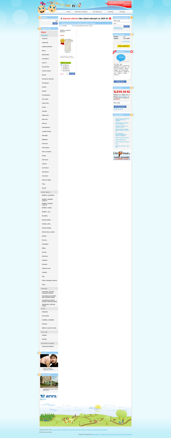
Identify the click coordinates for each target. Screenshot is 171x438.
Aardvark (44, 38)
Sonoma (44, 163)
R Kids (44, 155)
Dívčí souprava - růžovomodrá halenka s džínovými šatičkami (121, 134)
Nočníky (44, 339)
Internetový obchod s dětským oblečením (97, 429)
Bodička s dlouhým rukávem (47, 200)
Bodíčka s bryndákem (48, 195)
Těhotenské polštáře (48, 346)
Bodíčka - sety (46, 211)
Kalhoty (44, 236)
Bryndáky (45, 216)
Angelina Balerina (47, 46)
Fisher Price (45, 103)
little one (44, 123)
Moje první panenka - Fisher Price (122, 146)
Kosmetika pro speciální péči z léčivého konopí (49, 296)
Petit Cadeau (45, 147)
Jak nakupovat (97, 11)
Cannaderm (45, 58)
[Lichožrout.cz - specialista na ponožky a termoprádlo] (121, 159)
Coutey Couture (46, 71)
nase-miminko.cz (123, 96)
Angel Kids (45, 42)
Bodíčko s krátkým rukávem (122, 137)
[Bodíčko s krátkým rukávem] (62, 41)
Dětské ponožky (46, 228)
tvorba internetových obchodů (124, 434)
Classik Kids (45, 67)
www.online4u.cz (96, 434)
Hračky (43, 308)
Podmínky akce (118, 109)
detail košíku (126, 41)
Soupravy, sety (46, 268)
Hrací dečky (45, 316)
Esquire (44, 91)
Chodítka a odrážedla (48, 320)
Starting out (45, 172)
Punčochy (45, 256)
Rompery (44, 264)
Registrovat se (127, 5)
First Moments (46, 95)
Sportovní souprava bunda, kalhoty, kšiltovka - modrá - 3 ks (122, 130)
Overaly (44, 252)
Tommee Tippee (46, 180)
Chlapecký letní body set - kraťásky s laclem (121, 126)
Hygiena (44, 335)
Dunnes (44, 87)
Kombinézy (45, 244)
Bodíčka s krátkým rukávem (47, 204)
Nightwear (45, 139)
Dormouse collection (48, 79)
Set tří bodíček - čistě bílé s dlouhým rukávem (122, 123)
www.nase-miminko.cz (56, 429)
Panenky (44, 324)
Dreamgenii (45, 83)
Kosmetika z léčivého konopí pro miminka (48, 292)
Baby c (44, 50)
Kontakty (122, 11)
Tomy (43, 184)
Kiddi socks (45, 115)
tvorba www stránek (112, 434)
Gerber (44, 107)
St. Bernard (45, 168)
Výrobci (44, 35)
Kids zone (45, 119)
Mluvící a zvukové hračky (49, 328)
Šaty (43, 276)
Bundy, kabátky (46, 220)
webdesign (104, 434)
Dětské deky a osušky (48, 232)
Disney (44, 75)
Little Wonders (46, 127)
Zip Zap (44, 188)
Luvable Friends (46, 131)
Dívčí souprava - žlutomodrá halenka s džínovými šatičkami (122, 119)
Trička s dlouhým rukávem (49, 280)
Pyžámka (44, 260)
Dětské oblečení (45, 192)
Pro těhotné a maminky (47, 343)
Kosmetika (44, 288)
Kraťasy (44, 240)
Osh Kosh (45, 143)
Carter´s (44, 62)
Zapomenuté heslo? (118, 28)
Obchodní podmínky (81, 11)
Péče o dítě (44, 332)
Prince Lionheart (46, 151)
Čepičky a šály (46, 224)
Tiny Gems (45, 176)
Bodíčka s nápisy (47, 207)
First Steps (45, 99)
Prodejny (111, 11)
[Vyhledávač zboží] (41, 399)
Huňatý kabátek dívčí (120, 139)
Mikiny (44, 248)
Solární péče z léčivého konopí (48, 305)
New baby (45, 135)
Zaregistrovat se (118, 27)
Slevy (43, 32)
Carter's (62, 35)
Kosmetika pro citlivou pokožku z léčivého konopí (49, 301)
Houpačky (45, 312)
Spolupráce (65, 429)
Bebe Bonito (45, 54)
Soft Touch (45, 159)
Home (68, 11)
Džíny (116, 143)
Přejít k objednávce (123, 46)
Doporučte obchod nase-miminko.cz (78, 429)
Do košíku (72, 73)
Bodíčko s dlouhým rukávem (122, 141)
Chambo (44, 111)
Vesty (43, 284)
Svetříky (44, 272)
